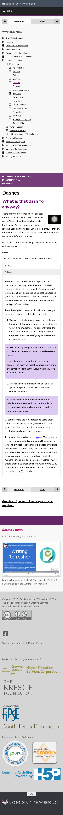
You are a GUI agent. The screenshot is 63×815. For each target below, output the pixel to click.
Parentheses (18, 97)
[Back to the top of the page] (31, 794)
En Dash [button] (8, 272)
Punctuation (14, 64)
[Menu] (59, 3)
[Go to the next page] (57, 489)
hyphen (38, 437)
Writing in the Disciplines (16, 149)
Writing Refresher (13, 156)
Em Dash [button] (8, 266)
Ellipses (16, 86)
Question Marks (19, 104)
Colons (16, 75)
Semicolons (18, 112)
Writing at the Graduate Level (18, 145)
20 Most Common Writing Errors (24, 134)
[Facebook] (5, 635)
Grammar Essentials (14, 60)
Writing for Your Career (16, 152)
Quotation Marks (20, 108)
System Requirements (13, 643)
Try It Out (17, 116)
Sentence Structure (17, 130)
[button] (4, 38)
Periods (16, 101)
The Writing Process (14, 38)
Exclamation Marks (21, 90)
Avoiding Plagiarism (14, 138)
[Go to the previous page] (4, 489)
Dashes (16, 82)
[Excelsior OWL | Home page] (24, 3)
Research (10, 42)
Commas (17, 79)
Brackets (16, 71)
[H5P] (31, 779)
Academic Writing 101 (15, 141)
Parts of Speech (16, 127)
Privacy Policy (35, 643)
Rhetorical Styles (13, 49)
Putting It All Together (22, 119)
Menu (9, 11)
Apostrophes (18, 68)
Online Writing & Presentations (19, 57)
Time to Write (18, 123)
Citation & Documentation (17, 45)
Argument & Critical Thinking (18, 53)
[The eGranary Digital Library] (45, 764)
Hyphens (17, 93)
